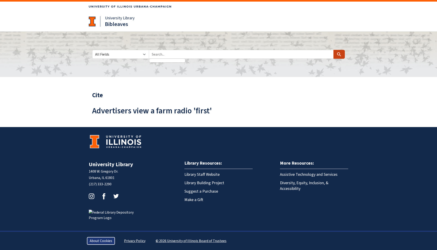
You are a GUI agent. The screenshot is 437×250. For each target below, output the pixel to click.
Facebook (103, 196)
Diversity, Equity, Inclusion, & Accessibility (304, 185)
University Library (120, 18)
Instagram (91, 196)
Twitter (116, 196)
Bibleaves (116, 24)
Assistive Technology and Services (309, 174)
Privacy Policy (134, 240)
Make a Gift (193, 200)
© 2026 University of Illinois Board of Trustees (191, 240)
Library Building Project (204, 183)
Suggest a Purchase (201, 191)
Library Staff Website (202, 174)
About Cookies (101, 240)
